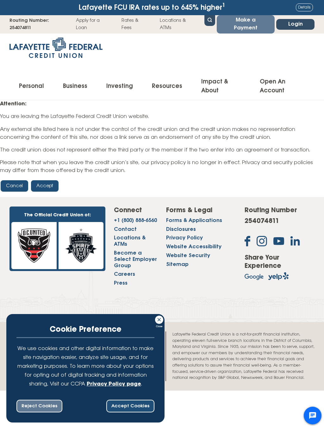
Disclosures (181, 229)
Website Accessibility (193, 247)
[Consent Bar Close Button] (159, 318)
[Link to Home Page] (56, 50)
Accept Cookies (130, 406)
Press (121, 283)
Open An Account (272, 86)
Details (304, 7)
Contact (125, 229)
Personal (31, 86)
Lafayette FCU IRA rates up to (152, 7)
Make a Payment (246, 24)
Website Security (188, 256)
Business (75, 86)
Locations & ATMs (173, 24)
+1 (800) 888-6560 (135, 221)
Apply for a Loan (88, 24)
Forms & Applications (194, 221)
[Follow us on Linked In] (295, 242)
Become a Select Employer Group (135, 259)
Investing (119, 86)
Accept (44, 185)
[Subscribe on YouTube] (278, 242)
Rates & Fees (130, 24)
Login (295, 24)
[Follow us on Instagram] (262, 242)
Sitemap (177, 265)
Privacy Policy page (114, 384)
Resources (167, 86)
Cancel (14, 185)
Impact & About (214, 86)
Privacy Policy (184, 238)
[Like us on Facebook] (247, 242)
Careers (124, 274)
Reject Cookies (39, 406)
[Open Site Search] (209, 20)
